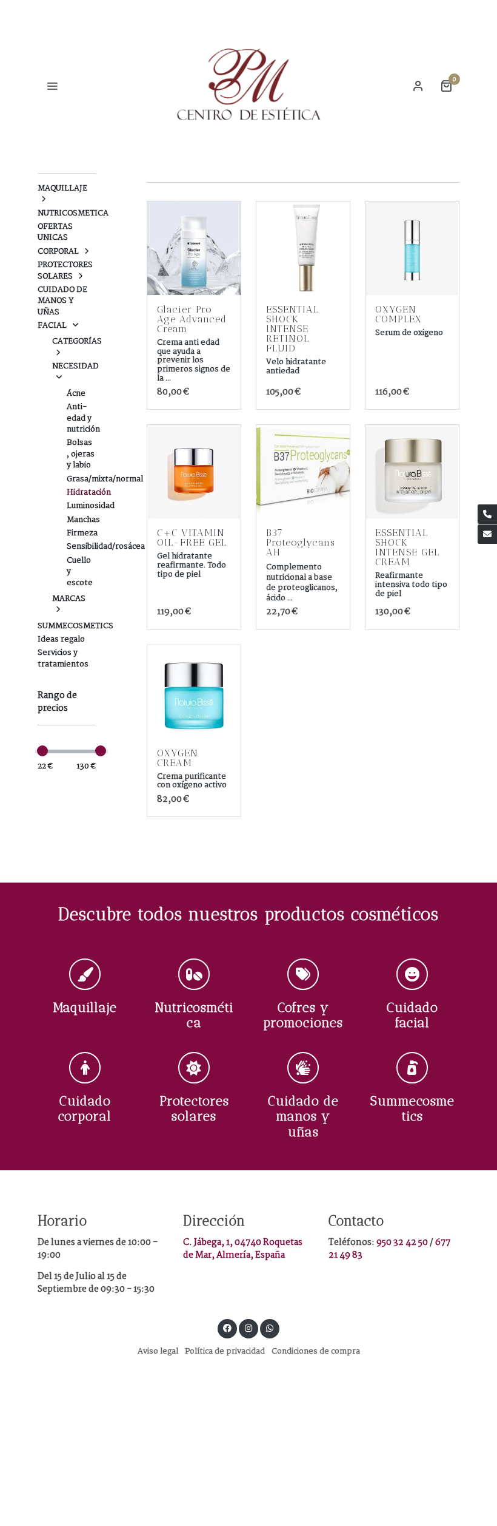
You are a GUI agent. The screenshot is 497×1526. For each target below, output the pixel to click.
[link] (248, 85)
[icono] (85, 974)
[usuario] (418, 86)
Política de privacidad (225, 1351)
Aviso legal (158, 1351)
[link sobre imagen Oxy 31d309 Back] (412, 248)
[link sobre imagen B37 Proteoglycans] (303, 471)
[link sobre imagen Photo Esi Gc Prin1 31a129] (412, 471)
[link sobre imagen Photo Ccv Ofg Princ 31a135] (194, 471)
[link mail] (487, 534)
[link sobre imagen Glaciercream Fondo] (194, 248)
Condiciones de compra (316, 1351)
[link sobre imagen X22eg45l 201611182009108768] (303, 248)
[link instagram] (248, 1327)
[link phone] (487, 514)
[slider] (42, 750)
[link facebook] (227, 1327)
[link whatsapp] (269, 1327)
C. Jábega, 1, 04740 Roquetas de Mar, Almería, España (242, 1249)
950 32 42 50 (403, 1242)
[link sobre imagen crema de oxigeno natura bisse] (194, 692)
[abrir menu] (52, 86)
